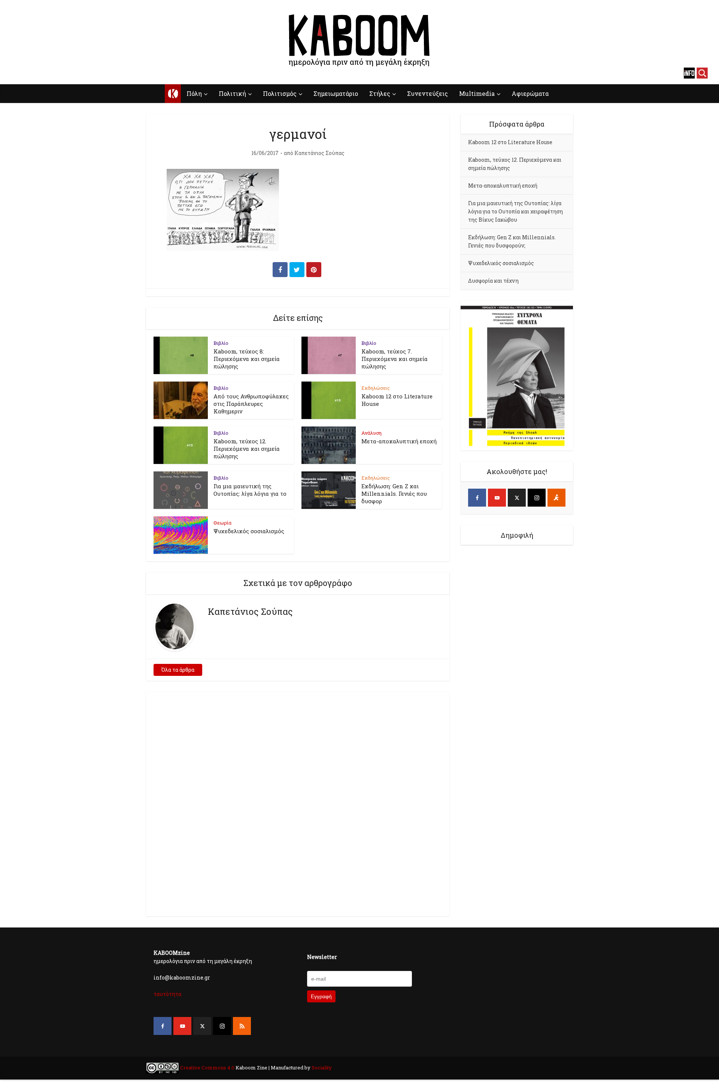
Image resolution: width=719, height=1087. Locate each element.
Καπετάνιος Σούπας (319, 153)
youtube (30, 73)
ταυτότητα (167, 994)
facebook (16, 73)
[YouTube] (497, 498)
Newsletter (322, 956)
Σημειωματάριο (335, 93)
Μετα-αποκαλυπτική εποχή (399, 441)
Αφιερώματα (530, 93)
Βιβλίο (220, 343)
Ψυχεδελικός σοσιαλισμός (248, 531)
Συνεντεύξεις (427, 93)
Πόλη (194, 93)
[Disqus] (298, 802)
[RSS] (242, 1026)
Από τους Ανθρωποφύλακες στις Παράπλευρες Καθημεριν (251, 403)
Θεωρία (222, 522)
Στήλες (379, 93)
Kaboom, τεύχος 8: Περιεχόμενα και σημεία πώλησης (246, 358)
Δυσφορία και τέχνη (493, 280)
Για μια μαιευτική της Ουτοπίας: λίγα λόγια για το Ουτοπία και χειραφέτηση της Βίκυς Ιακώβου (515, 211)
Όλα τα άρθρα (177, 669)
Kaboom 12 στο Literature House (510, 142)
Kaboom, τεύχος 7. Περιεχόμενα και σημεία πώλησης (394, 358)
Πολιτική (232, 93)
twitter (43, 73)
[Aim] (556, 498)
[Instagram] (537, 498)
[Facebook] (477, 498)
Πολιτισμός (280, 93)
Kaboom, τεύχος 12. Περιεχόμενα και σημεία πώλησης (246, 448)
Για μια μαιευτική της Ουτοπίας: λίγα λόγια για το (249, 489)
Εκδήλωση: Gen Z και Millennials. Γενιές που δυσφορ (394, 493)
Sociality (321, 1067)
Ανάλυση (371, 432)
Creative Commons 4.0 (207, 1067)
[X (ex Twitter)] (517, 498)
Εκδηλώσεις (375, 388)
